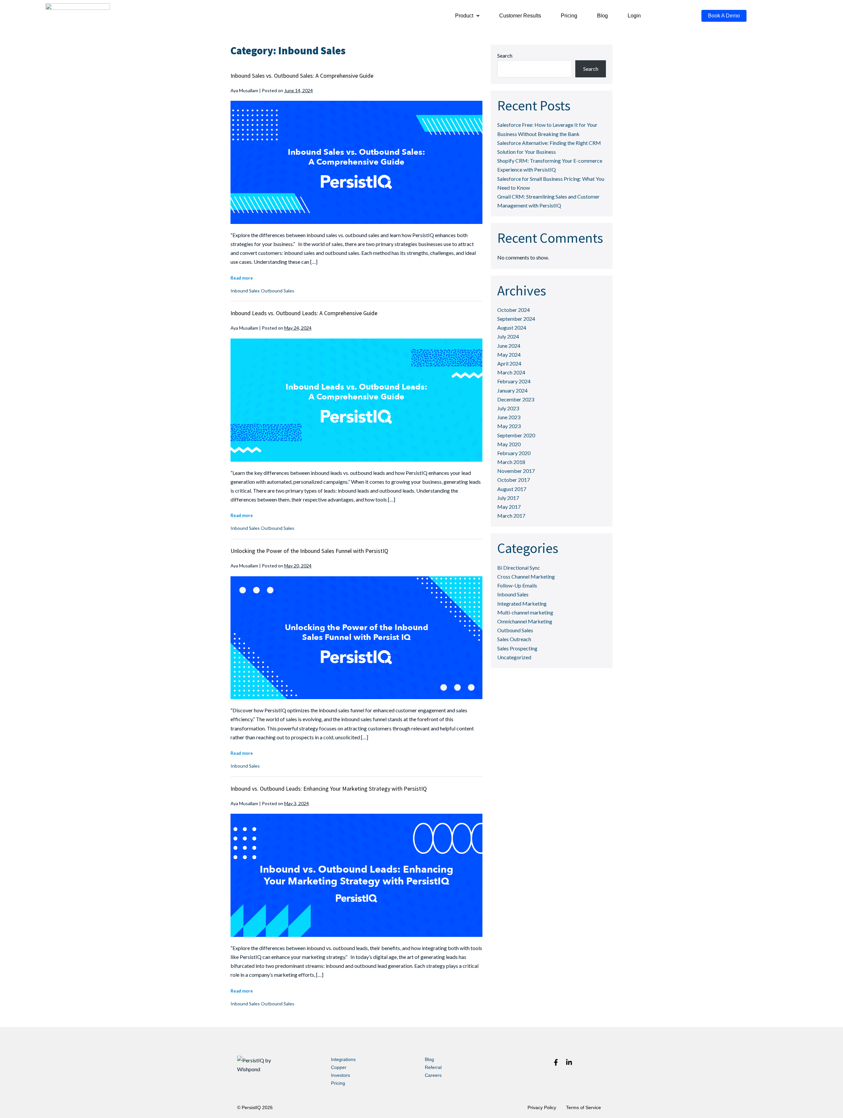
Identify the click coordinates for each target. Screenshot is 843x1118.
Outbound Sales (277, 290)
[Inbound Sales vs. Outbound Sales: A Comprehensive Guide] (356, 162)
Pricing (569, 15)
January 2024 (512, 390)
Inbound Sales (245, 290)
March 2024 (511, 372)
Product (464, 15)
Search (504, 55)
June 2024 (508, 345)
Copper (338, 1067)
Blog (602, 15)
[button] (467, 15)
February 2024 (513, 381)
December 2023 (515, 399)
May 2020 (509, 444)
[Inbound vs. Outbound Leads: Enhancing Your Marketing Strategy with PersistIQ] (356, 875)
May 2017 (509, 507)
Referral (433, 1067)
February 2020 (513, 453)
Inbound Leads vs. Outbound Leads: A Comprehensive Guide (304, 313)
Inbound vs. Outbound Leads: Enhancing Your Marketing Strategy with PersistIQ (329, 788)
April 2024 (509, 363)
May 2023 (509, 426)
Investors (340, 1075)
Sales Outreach (514, 639)
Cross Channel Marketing (526, 576)
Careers (433, 1075)
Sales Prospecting (517, 648)
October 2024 (513, 310)
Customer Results (520, 15)
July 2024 (508, 336)
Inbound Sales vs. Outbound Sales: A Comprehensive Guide (302, 75)
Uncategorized (514, 657)
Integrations (343, 1059)
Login (634, 15)
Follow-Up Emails (517, 585)
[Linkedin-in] (569, 1062)
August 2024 (511, 327)
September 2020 (516, 435)
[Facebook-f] (555, 1062)
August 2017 (511, 489)
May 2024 (509, 354)
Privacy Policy (542, 1107)
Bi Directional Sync (518, 567)
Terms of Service (583, 1107)
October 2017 (513, 480)
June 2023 (508, 417)
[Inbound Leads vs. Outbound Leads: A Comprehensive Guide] (356, 400)
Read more (242, 278)
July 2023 (508, 408)
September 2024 (516, 318)
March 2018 (511, 462)
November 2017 (516, 471)
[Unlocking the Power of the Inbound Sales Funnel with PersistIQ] (356, 637)
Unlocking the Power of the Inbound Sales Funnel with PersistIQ (309, 551)
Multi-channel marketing (525, 612)
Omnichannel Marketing (524, 621)
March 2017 (511, 515)
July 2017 (508, 498)
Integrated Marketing (522, 603)
